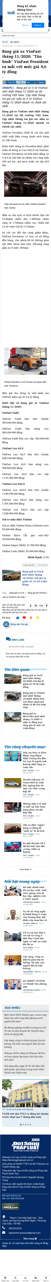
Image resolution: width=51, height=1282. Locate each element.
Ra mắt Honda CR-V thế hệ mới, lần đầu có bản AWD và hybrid (34, 847)
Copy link (15, 1281)
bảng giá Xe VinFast (37, 592)
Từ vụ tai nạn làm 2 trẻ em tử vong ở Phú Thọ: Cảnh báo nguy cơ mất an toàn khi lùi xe (35, 938)
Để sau (25, 25)
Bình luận (35, 1281)
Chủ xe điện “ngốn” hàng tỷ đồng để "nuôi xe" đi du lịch (34, 828)
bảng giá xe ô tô (16, 592)
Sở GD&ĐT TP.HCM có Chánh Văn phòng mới (35, 983)
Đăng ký (38, 25)
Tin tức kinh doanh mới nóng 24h (19, 1109)
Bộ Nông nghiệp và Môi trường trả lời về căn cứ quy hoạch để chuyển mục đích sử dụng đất (25, 1031)
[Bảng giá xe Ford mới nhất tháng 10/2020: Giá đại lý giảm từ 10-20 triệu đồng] (11, 575)
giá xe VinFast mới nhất (14, 596)
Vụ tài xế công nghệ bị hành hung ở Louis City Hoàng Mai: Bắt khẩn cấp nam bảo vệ (35, 916)
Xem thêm (25, 869)
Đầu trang (29, 1238)
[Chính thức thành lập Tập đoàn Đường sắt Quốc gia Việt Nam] (25, 1093)
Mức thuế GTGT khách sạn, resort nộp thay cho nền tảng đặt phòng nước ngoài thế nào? (25, 1018)
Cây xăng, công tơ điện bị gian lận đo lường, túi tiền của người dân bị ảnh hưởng (33, 962)
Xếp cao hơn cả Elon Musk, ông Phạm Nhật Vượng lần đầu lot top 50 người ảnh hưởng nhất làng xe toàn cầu (35, 760)
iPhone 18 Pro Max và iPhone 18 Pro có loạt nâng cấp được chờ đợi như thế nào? (24, 1056)
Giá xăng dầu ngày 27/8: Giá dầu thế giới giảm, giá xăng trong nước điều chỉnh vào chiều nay (24, 1069)
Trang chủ (5, 1281)
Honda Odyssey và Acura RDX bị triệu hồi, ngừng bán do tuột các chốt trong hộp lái (34, 785)
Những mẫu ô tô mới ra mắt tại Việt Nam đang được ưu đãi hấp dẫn (34, 808)
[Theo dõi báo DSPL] (25, 82)
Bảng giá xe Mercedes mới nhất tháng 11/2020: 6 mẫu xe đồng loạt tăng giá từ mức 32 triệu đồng (34, 721)
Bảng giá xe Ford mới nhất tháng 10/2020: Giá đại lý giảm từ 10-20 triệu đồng (34, 578)
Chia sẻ (46, 1281)
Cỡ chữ (25, 1281)
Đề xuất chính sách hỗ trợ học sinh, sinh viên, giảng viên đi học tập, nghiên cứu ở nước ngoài (34, 893)
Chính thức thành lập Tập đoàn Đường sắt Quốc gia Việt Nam (21, 1115)
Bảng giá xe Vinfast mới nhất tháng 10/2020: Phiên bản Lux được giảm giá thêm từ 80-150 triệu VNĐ (34, 700)
